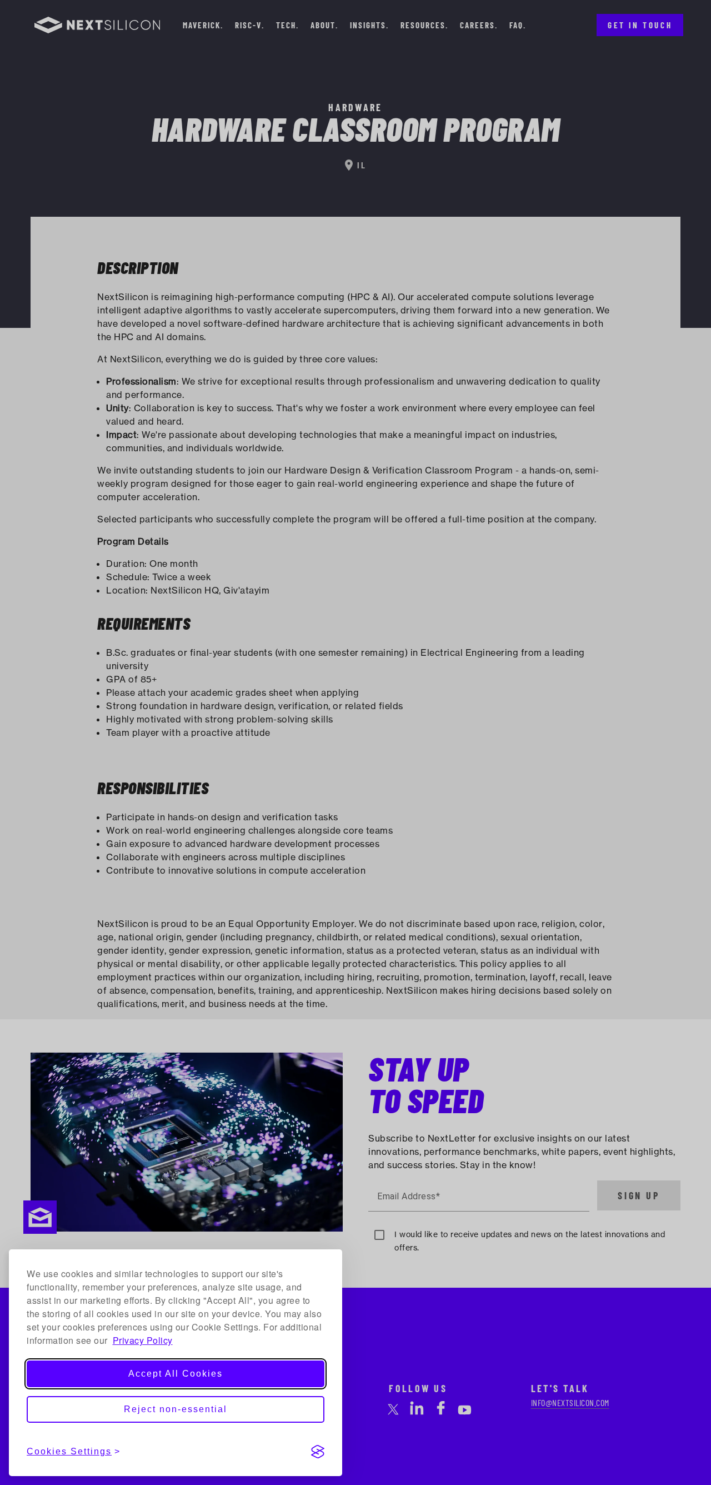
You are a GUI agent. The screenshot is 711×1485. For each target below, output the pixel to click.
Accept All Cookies (175, 1373)
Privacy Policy (143, 1340)
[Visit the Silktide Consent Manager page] (317, 1451)
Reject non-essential (175, 1409)
